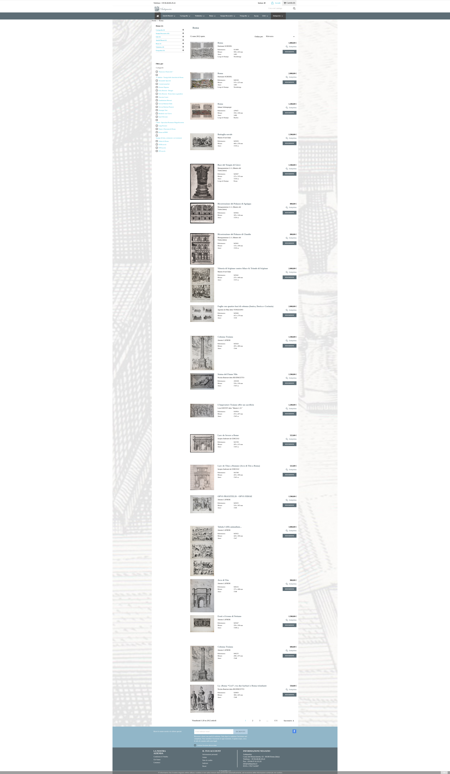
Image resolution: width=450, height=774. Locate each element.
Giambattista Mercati (165, 100)
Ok (444, 773)
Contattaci (157, 762)
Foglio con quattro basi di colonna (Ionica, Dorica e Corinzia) (245, 306)
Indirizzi (205, 763)
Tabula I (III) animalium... (230, 527)
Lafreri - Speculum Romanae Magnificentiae (170, 122)
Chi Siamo (157, 760)
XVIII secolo (162, 144)
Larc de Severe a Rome (228, 435)
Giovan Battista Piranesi (166, 107)
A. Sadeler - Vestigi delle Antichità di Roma (169, 77)
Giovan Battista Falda (165, 104)
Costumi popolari (164, 84)
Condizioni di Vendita (161, 757)
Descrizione (289, 51)
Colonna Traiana (225, 337)
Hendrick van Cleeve (165, 113)
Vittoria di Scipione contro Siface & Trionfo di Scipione (243, 268)
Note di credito (207, 760)
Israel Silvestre (163, 117)
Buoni (204, 766)
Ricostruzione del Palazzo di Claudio (234, 234)
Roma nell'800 (163, 132)
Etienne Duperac (163, 87)
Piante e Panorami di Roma (167, 129)
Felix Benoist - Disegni (165, 90)
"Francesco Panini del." (165, 72)
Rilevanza (280, 36)
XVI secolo (161, 151)
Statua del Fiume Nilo (227, 374)
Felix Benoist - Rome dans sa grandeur (170, 94)
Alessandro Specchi (164, 81)
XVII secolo (162, 148)
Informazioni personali (210, 754)
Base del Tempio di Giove (229, 165)
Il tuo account (211, 751)
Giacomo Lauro (163, 97)
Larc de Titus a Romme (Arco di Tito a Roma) (239, 466)
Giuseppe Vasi (162, 110)
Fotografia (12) (160, 50)
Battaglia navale (225, 134)
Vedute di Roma (163, 141)
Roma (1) (158, 43)
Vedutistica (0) (160, 47)
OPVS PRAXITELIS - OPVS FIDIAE (235, 496)
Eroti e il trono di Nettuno (229, 616)
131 (276, 721)
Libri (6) (158, 37)
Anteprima (290, 47)
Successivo (289, 720)
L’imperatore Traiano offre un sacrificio (236, 405)
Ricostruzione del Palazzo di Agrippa (234, 204)
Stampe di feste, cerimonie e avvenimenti (169, 138)
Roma (220, 43)
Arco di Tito (223, 580)
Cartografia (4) (160, 30)
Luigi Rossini (162, 126)
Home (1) (159, 26)
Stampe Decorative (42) (162, 33)
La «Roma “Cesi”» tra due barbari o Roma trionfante (242, 686)
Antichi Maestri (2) (161, 40)
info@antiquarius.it (250, 764)
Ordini (204, 757)
